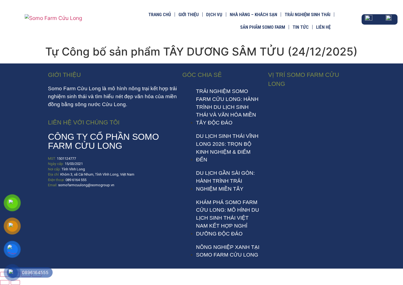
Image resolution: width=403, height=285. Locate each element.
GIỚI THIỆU (188, 14)
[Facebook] (55, 201)
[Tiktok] (71, 201)
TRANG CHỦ (159, 14)
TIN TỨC (301, 27)
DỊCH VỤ (214, 14)
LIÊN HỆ (323, 27)
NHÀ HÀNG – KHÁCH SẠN (253, 14)
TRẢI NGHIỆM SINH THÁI (307, 14)
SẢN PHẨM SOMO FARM (262, 27)
